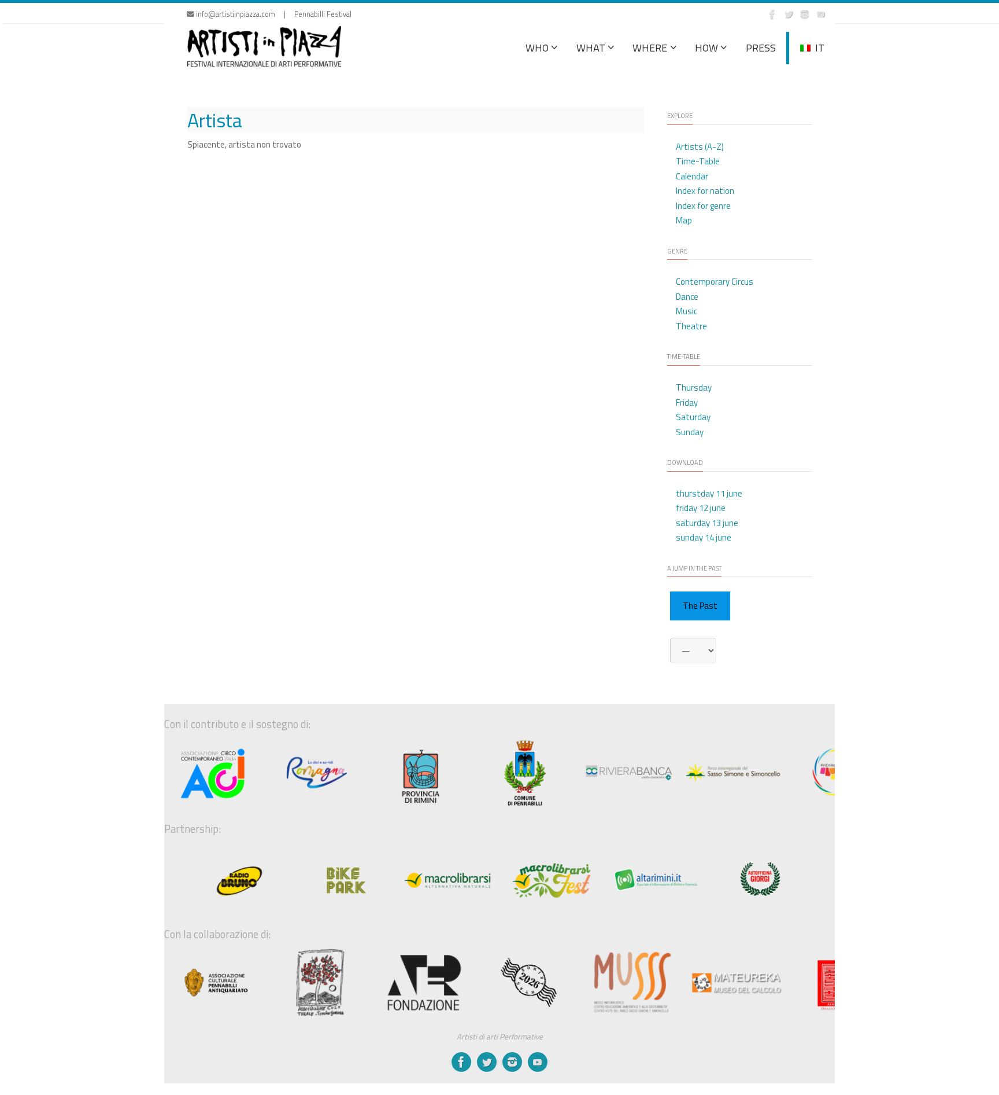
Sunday (690, 432)
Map (684, 220)
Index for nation (705, 190)
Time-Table (698, 161)
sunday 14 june (703, 537)
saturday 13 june (707, 523)
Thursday (694, 387)
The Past (700, 605)
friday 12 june (701, 508)
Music (686, 311)
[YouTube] (821, 14)
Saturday (693, 417)
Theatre (691, 326)
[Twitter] (788, 14)
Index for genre (703, 205)
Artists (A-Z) (700, 146)
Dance (687, 296)
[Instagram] (805, 14)
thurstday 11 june (709, 493)
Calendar (692, 176)
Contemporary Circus (714, 281)
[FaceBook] (772, 14)
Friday (687, 402)
